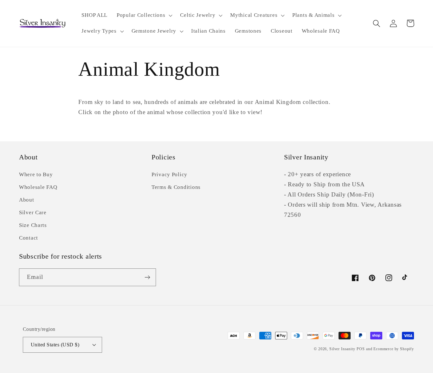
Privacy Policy (169, 174)
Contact (28, 238)
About (26, 200)
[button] (144, 15)
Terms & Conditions (176, 187)
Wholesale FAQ (38, 187)
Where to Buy (36, 174)
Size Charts (33, 225)
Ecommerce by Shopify (393, 349)
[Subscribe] (147, 277)
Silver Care (33, 212)
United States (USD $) (55, 344)
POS (361, 349)
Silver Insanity (342, 349)
